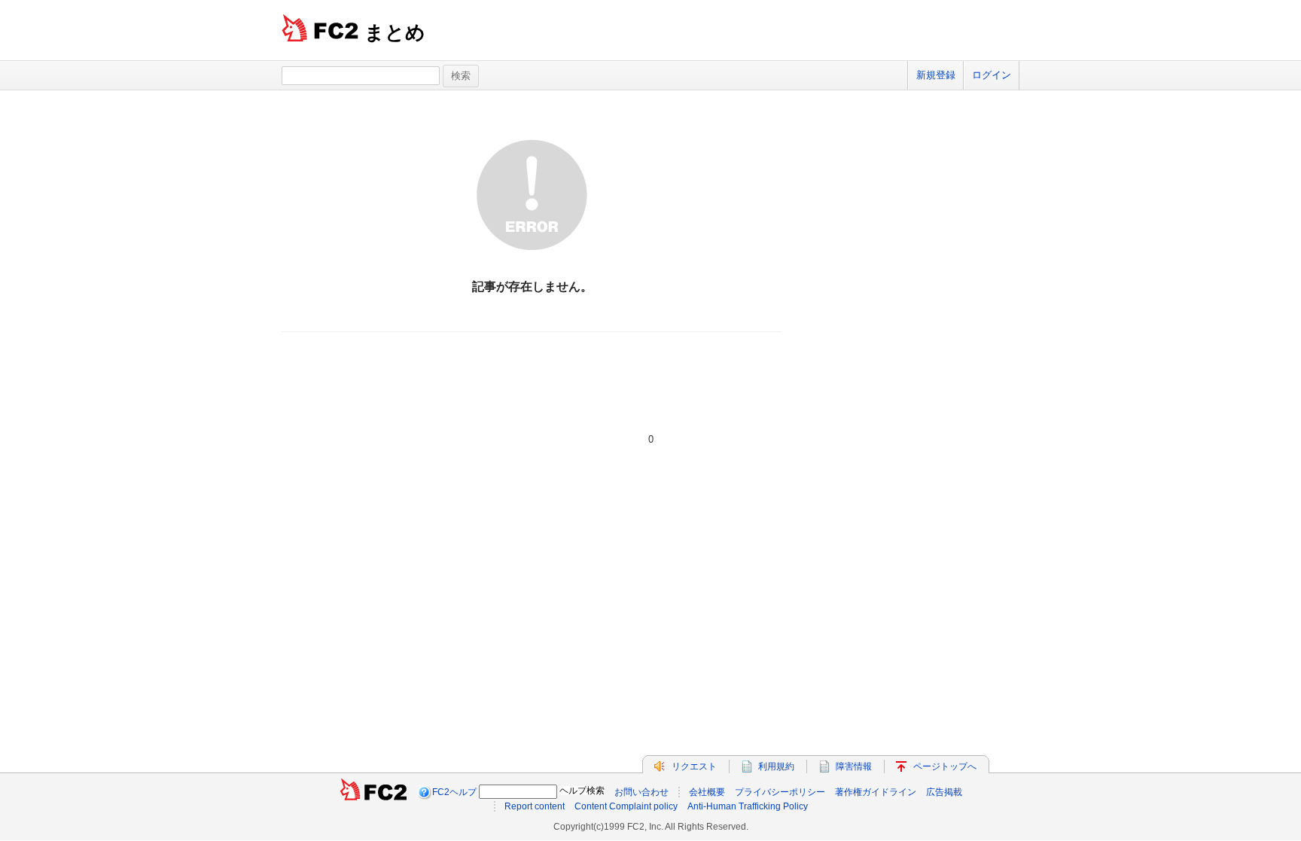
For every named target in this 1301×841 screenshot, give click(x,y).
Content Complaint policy (626, 806)
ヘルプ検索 (582, 790)
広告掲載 (944, 792)
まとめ (394, 32)
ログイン (991, 75)
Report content (534, 806)
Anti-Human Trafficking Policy (747, 806)
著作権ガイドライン (875, 792)
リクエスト (694, 766)
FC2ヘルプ (454, 792)
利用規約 (776, 766)
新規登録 (935, 75)
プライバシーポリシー (780, 792)
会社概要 (707, 792)
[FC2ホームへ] (373, 792)
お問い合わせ (641, 792)
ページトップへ (945, 766)
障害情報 (854, 766)
